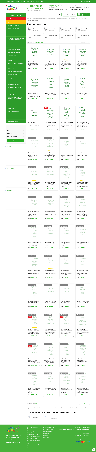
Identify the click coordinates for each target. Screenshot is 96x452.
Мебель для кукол (83, 18)
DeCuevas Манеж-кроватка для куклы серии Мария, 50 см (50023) (33, 64)
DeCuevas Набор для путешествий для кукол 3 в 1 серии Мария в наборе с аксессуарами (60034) (83, 390)
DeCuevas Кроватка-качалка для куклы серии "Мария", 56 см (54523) (83, 301)
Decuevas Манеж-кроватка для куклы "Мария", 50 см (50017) (33, 124)
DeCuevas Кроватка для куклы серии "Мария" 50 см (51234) (50, 390)
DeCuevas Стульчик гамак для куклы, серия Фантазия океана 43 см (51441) (67, 124)
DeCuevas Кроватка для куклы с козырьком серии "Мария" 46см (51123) (82, 272)
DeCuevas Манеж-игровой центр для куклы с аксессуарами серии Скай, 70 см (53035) (67, 331)
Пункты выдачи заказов (33, 434)
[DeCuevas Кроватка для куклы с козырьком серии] (34, 143)
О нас (27, 1)
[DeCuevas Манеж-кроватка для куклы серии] (50, 232)
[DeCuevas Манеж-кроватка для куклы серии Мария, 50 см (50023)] (34, 52)
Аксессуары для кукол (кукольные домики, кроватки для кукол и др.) (61, 18)
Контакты (32, 1)
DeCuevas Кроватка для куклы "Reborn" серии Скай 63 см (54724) (34, 183)
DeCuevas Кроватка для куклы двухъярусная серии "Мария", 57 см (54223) (50, 184)
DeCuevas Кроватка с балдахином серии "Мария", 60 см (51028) (50, 272)
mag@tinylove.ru (56, 6)
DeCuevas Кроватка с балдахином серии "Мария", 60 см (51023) (50, 213)
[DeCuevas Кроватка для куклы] (34, 173)
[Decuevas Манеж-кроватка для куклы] (34, 113)
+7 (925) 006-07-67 (35, 8)
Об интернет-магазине (49, 427)
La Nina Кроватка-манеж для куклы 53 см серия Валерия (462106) (83, 93)
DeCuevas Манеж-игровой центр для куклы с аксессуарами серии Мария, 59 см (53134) (50, 331)
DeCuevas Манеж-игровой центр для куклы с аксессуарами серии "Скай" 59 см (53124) (34, 243)
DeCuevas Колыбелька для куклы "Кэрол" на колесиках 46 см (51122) (82, 154)
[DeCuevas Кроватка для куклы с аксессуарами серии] (67, 52)
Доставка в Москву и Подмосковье (32, 428)
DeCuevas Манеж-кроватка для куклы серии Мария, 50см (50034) (65, 361)
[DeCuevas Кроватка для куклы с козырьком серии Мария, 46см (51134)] (34, 379)
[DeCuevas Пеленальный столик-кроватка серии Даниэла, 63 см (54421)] (34, 261)
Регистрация (87, 1)
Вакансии (45, 435)
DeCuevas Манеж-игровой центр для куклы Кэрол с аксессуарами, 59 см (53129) (83, 331)
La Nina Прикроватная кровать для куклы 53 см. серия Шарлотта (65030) (50, 93)
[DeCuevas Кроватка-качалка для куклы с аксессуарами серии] (34, 83)
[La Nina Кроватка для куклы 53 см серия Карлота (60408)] (67, 83)
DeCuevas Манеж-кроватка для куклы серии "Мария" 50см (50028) (66, 243)
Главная (29, 18)
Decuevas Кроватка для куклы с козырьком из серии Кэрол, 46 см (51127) (66, 213)
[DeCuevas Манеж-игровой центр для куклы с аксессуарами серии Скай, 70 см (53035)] (67, 320)
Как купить (30, 446)
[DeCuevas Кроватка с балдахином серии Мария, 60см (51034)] (83, 349)
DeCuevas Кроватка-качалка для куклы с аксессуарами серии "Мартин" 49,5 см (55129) (34, 94)
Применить (16, 141)
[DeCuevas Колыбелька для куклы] (83, 143)
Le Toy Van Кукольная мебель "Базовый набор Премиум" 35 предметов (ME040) (67, 154)
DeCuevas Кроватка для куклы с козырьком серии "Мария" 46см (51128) (34, 154)
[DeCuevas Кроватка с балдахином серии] (50, 202)
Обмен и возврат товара (33, 444)
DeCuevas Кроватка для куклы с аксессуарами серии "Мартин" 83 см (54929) (82, 64)
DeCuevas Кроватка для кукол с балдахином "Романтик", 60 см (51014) (66, 302)
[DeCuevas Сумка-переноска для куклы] (67, 261)
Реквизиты (46, 433)
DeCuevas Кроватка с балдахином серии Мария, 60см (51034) (82, 360)
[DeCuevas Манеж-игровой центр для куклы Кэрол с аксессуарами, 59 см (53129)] (83, 320)
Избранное (30, 448)
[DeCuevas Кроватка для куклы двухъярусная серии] (50, 52)
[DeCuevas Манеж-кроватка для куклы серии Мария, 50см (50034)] (67, 349)
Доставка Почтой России (33, 436)
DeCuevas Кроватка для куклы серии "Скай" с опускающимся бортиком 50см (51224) (82, 184)
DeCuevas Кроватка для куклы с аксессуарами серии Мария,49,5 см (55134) (50, 124)
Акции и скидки (40, 1)
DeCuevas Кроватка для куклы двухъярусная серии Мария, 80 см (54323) (66, 184)
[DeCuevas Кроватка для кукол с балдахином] (67, 291)
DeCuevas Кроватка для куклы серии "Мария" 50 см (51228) (82, 242)
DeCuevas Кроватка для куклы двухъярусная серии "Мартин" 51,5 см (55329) (50, 64)
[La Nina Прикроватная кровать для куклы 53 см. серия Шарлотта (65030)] (50, 83)
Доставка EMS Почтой (32, 438)
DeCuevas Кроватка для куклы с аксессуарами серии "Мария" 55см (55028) (66, 64)
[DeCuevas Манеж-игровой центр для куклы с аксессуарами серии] (50, 143)
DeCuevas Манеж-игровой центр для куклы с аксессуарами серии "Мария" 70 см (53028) (50, 154)
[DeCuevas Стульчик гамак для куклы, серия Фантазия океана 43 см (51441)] (67, 113)
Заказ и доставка (10, 1)
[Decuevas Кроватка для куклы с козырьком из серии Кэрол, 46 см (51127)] (67, 202)
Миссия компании (47, 431)
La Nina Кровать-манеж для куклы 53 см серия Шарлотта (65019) (34, 301)
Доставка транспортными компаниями (33, 441)
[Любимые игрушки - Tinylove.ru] (12, 8)
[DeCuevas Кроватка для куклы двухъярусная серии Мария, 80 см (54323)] (67, 173)
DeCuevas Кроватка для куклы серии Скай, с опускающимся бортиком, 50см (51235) (34, 361)
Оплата (17, 1)
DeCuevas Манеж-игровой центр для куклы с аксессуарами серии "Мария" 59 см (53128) (83, 213)
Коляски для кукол (13, 121)
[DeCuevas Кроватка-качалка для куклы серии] (83, 291)
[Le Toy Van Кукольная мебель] (67, 143)
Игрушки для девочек (38, 18)
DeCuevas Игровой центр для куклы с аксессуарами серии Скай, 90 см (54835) (50, 361)
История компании (48, 429)
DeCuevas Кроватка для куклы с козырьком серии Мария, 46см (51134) (34, 390)
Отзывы (23, 1)
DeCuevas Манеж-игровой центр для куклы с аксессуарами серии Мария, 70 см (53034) (34, 331)
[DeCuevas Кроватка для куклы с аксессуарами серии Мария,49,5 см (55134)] (50, 113)
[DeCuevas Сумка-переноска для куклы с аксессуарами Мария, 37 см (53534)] (67, 379)
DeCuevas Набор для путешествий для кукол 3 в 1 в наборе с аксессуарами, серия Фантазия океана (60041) (83, 124)
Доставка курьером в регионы (32, 431)
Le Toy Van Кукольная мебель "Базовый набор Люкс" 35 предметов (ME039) (34, 213)
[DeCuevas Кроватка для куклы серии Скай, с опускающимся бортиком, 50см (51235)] (34, 349)
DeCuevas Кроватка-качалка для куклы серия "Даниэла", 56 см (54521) (50, 301)
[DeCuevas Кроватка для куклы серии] (83, 173)
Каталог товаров (16, 15)
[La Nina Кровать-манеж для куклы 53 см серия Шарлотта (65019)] (34, 291)
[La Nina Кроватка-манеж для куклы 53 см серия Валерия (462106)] (83, 83)
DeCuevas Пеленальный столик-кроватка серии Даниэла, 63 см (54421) (34, 272)
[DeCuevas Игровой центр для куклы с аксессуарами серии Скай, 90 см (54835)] (50, 349)
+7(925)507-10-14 (34, 6)
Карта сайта (46, 437)
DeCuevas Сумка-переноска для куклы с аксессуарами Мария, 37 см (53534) (67, 390)
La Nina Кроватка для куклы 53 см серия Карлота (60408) (66, 93)
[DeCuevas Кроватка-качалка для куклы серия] (50, 291)
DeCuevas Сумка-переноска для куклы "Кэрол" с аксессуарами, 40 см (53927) (66, 272)
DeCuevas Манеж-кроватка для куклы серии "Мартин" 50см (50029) (49, 243)
